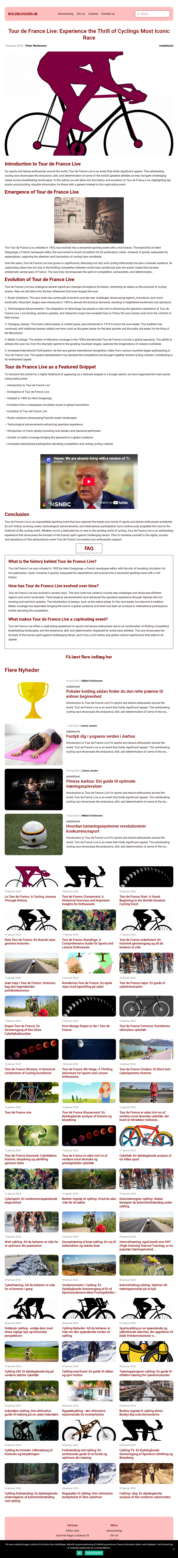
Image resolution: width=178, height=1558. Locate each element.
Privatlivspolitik (94, 1553)
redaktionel (166, 45)
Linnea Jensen (89, 725)
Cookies (93, 13)
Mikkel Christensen (92, 680)
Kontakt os (108, 13)
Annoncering (65, 13)
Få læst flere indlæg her (89, 656)
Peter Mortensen (36, 45)
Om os (81, 13)
